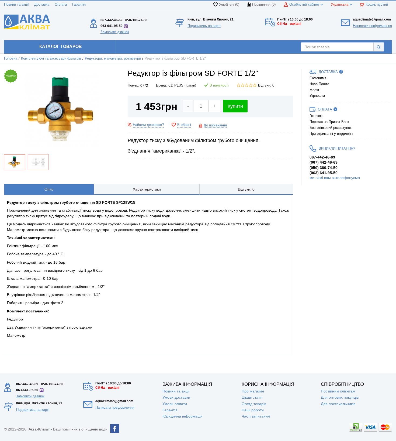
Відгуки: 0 (266, 85)
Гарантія (79, 4)
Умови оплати (174, 404)
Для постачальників (338, 404)
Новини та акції (16, 4)
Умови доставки (176, 397)
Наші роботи (253, 410)
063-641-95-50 (111, 26)
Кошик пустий (377, 4)
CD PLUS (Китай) (182, 85)
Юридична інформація (182, 416)
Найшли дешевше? (148, 125)
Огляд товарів (254, 404)
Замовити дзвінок (114, 32)
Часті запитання (256, 416)
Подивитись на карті (204, 26)
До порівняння (215, 125)
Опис (49, 189)
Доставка (41, 4)
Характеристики (147, 189)
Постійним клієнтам (338, 391)
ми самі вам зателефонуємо (335, 177)
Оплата (61, 4)
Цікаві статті (252, 397)
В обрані (184, 125)
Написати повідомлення (372, 26)
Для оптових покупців (340, 397)
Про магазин (253, 391)
